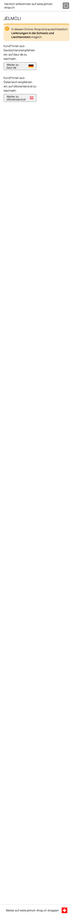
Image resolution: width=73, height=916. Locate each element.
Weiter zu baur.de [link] (13, 66)
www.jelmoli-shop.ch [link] (33, 910)
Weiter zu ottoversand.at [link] (16, 98)
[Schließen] (66, 5)
